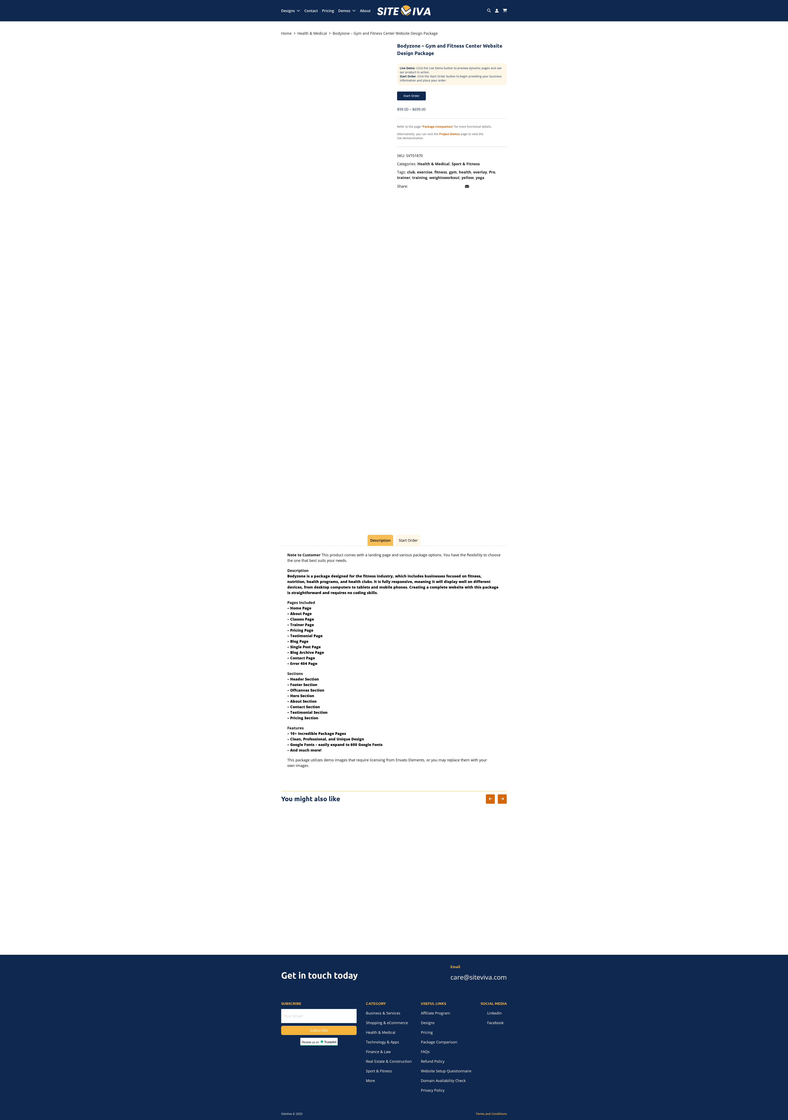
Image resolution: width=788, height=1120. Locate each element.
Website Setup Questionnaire (446, 1070)
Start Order (411, 96)
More (370, 1080)
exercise (424, 172)
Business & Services (383, 1013)
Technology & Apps (382, 1042)
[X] (423, 186)
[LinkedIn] (431, 186)
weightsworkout (444, 177)
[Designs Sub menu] (298, 11)
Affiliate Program (435, 1013)
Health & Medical (312, 33)
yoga (480, 177)
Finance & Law (378, 1051)
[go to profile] (497, 11)
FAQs (425, 1051)
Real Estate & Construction (389, 1061)
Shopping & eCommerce (387, 1022)
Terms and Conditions (491, 1114)
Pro (492, 172)
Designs (288, 10)
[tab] (380, 540)
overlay (480, 172)
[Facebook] (414, 186)
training (419, 177)
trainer (403, 177)
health (465, 172)
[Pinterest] (440, 186)
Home (286, 33)
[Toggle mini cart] (505, 11)
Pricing (328, 10)
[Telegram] (449, 186)
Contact (311, 10)
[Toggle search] (489, 11)
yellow (468, 177)
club (411, 172)
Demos (344, 10)
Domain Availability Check (443, 1080)
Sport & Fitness (466, 163)
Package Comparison (439, 1042)
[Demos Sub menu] (354, 11)
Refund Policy (432, 1061)
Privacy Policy (432, 1090)
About (365, 10)
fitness (440, 172)
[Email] (467, 186)
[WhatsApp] (458, 186)
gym (453, 172)
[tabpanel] (394, 660)
